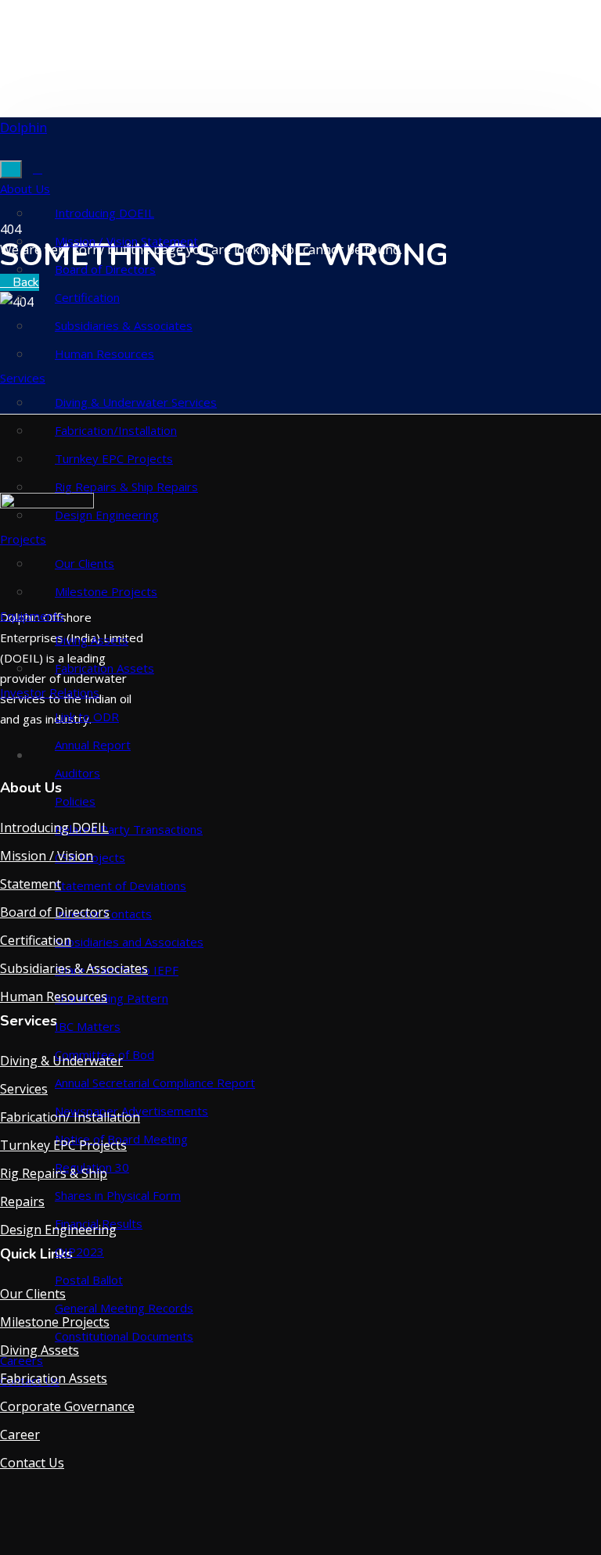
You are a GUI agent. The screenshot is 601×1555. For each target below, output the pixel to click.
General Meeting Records (124, 1308)
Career (20, 1434)
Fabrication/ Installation (70, 1117)
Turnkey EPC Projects (114, 458)
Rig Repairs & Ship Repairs (126, 486)
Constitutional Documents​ (124, 1336)
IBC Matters (88, 1026)
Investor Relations (49, 692)
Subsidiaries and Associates (129, 942)
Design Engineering (58, 1229)
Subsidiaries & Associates (124, 325)
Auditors (77, 773)
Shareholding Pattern (111, 998)
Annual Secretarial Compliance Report (155, 1082)
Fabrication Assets (104, 668)
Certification (87, 297)
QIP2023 (79, 1251)
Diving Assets (91, 640)
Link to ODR (87, 716)
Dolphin (23, 127)
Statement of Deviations (120, 885)
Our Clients (33, 1293)
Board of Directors (105, 269)
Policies (75, 801)
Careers (21, 1360)
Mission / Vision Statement (126, 241)
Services (22, 378)
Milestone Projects (106, 591)
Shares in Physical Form (118, 1195)
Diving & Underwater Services (136, 402)
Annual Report (93, 744)
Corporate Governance (67, 1406)
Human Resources (104, 353)
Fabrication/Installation (116, 430)
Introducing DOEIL (104, 213)
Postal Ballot (89, 1279)
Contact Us (32, 1462)
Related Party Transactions (129, 829)
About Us (25, 188)
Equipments (32, 615)
